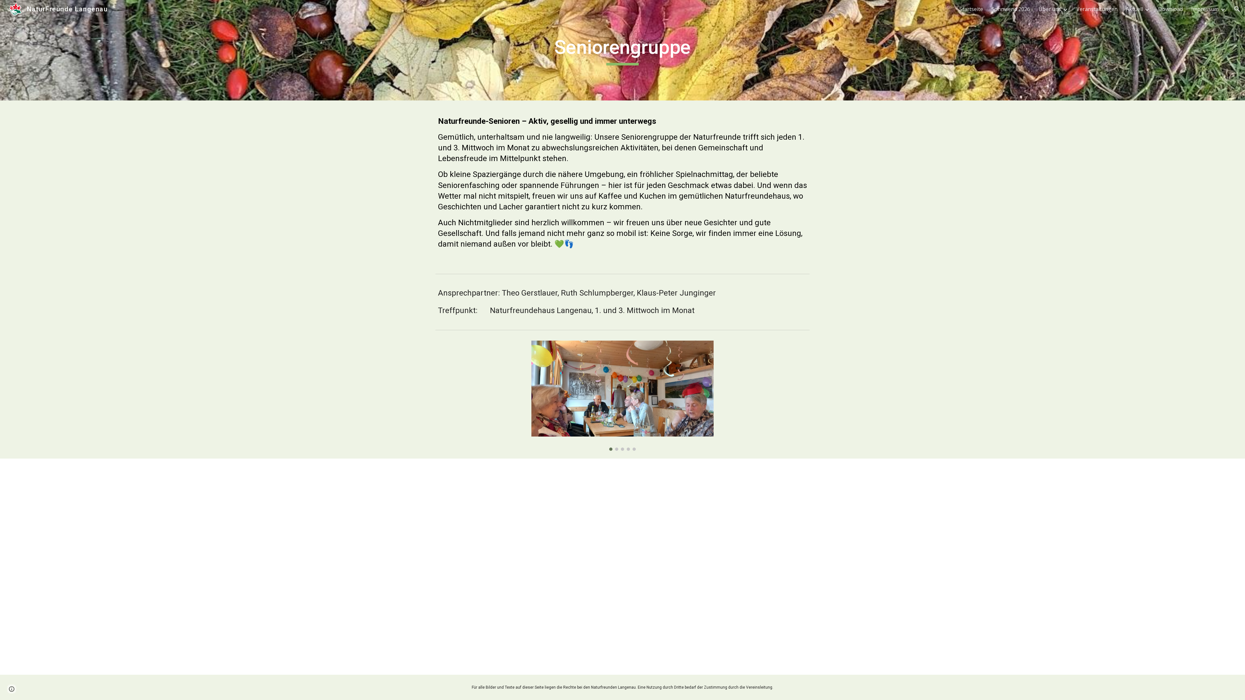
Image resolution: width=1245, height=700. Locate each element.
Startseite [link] (971, 9)
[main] (622, 50)
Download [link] (1170, 9)
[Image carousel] (622, 396)
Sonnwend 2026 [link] (1010, 9)
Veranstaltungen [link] (1097, 9)
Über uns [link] (1049, 9)
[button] (1237, 9)
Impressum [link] (1205, 9)
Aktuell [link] (1134, 9)
